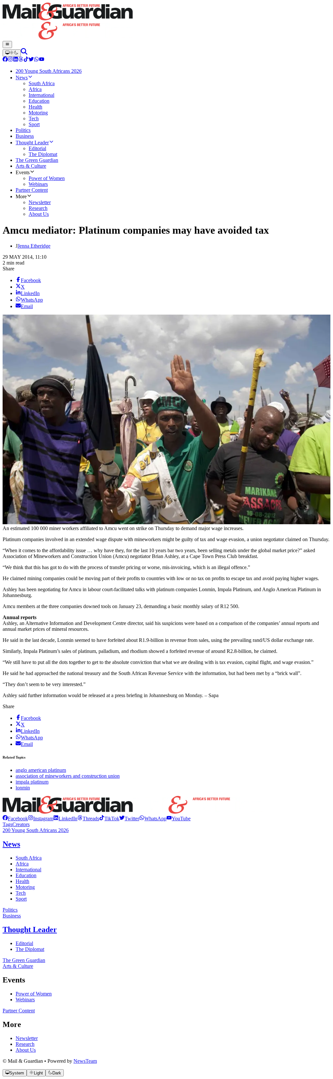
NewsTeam (85, 1061)
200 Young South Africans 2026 (36, 830)
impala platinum (32, 782)
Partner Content (19, 1010)
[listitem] (15, 818)
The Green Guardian (24, 960)
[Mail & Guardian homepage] (166, 22)
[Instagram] (10, 60)
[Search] (24, 53)
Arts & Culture (18, 966)
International (28, 869)
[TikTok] (26, 60)
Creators (21, 824)
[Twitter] (31, 60)
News (11, 844)
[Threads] (20, 60)
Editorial (24, 943)
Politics (10, 910)
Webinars (25, 999)
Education (26, 875)
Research (25, 1044)
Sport (21, 899)
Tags (7, 824)
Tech (21, 893)
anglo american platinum (41, 770)
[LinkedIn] (15, 60)
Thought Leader (30, 929)
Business (12, 915)
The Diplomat (30, 949)
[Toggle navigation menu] (7, 44)
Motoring (25, 887)
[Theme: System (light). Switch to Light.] (12, 53)
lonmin (23, 787)
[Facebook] (5, 60)
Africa (22, 863)
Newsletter (27, 1038)
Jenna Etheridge (34, 246)
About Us (26, 1050)
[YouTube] (41, 60)
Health (22, 881)
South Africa (29, 858)
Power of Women (34, 993)
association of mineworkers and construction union (68, 776)
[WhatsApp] (36, 60)
